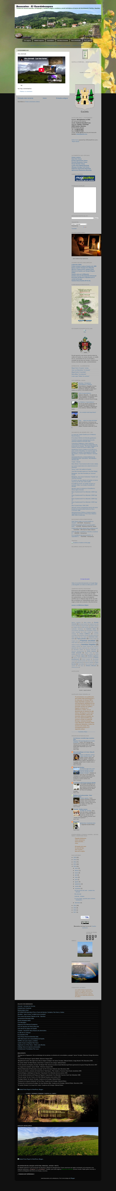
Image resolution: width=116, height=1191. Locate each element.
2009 (75, 857)
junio (76, 879)
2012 (75, 864)
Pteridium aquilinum (93, 656)
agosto (77, 881)
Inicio (45, 98)
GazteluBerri (50, 40)
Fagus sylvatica (81, 638)
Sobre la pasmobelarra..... (86, 393)
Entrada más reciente (25, 98)
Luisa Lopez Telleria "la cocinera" (80, 376)
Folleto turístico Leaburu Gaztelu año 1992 (84, 266)
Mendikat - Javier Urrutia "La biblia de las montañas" (32, 1014)
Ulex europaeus (89, 664)
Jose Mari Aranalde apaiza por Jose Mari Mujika (84, 471)
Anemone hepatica (85, 625)
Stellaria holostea (79, 662)
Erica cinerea (83, 636)
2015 (75, 907)
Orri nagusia (27, 40)
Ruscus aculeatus (86, 659)
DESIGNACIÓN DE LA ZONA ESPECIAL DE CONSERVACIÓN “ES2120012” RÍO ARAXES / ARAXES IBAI (84, 458)
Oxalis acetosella (76, 652)
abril (76, 875)
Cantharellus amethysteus (77, 628)
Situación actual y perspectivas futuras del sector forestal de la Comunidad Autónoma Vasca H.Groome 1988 (85, 509)
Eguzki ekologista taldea (24, 1020)
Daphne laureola (93, 635)
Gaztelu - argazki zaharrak (85, 690)
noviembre (78, 888)
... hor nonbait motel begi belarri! (87, 412)
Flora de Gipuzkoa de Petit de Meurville (28, 1026)
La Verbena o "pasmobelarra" (86, 402)
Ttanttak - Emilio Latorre (80, 809)
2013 (75, 866)
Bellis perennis (85, 627)
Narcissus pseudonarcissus (78, 651)
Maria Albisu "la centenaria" (79, 374)
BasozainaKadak (76, 40)
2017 (75, 912)
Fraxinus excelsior (87, 641)
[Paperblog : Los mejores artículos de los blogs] (85, 917)
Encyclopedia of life (23, 1034)
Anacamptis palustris (83, 624)
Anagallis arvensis (93, 624)
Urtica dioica (80, 665)
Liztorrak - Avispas (79, 896)
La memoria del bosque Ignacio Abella (84, 782)
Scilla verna (90, 660)
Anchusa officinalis (75, 625)
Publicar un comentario (26, 91)
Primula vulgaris (80, 656)
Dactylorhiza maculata (83, 635)
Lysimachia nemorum (93, 647)
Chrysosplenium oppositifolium (78, 630)
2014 (75, 905)
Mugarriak (76, 821)
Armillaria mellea (76, 627)
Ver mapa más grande (85, 579)
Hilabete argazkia (39, 40)
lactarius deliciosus (87, 646)
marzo (77, 872)
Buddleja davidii (93, 627)
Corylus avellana (87, 632)
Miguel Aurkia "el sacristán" (79, 372)
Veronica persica (75, 667)
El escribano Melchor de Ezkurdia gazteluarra (84, 438)
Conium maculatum (76, 632)
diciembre (77, 902)
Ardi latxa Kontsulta (62, 40)
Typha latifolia (81, 664)
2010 (75, 859)
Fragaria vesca (75, 640)
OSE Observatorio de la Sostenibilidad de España (31, 1038)
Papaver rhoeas (88, 652)
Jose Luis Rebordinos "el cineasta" (81, 370)
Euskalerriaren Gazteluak (24, 1008)
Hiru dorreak (77, 894)
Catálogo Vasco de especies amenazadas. (29, 1047)
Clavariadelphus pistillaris (91, 630)
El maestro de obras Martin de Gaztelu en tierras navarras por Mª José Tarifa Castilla (85, 481)
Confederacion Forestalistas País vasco (28, 1049)
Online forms (75, 140)
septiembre (78, 884)
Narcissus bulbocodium (91, 649)
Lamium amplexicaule (82, 647)
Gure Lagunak (88, 40)
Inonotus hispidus (88, 644)
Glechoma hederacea (92, 642)
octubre (77, 886)
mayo (76, 877)
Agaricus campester (76, 622)
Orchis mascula (91, 651)
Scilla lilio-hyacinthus (81, 660)
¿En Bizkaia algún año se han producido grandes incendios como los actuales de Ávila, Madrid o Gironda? (87, 771)
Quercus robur (77, 657)
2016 (75, 910)
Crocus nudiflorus (84, 633)
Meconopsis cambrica (78, 649)
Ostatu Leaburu (76, 157)
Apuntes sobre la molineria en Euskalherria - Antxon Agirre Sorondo (83, 489)
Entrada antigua (62, 98)
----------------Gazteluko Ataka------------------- (83, 731)
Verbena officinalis (91, 665)
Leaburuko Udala (77, 264)
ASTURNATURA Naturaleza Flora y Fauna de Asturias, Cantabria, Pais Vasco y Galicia (41, 1012)
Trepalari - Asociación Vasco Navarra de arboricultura (32, 1030)
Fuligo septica (74, 642)
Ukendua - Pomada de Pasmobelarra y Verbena (85, 383)
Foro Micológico (22, 1022)
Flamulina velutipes (93, 638)
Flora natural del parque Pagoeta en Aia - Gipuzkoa (31, 1016)
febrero (77, 870)
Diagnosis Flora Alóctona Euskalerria (27, 1024)
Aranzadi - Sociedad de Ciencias (26, 1006)
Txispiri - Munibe (76, 461)
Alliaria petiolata (87, 622)
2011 (74, 862)
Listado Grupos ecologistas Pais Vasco (28, 1042)
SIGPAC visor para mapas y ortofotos (28, 1040)
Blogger (73, 1178)
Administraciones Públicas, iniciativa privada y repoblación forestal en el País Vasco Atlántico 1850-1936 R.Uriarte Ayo (84, 514)
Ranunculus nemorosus (87, 657)
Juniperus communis (76, 646)
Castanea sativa (91, 629)
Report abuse (75, 141)
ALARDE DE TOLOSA (85, 810)
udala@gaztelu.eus (81, 134)
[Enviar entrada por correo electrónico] (21, 85)
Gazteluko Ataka (82, 642)
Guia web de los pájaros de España (27, 1028)
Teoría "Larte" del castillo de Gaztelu (81, 469)
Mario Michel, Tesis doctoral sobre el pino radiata (85, 464)
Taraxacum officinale (89, 662)
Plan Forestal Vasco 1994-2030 (80, 505)
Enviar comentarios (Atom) (32, 101)
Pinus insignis (81, 654)
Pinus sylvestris (89, 654)
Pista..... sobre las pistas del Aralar (88, 420)
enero (76, 868)
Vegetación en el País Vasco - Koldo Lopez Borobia (31, 1045)
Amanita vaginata (84, 798)
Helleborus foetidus (75, 644)
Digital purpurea (75, 636)
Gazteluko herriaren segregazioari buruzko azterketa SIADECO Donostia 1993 (83, 440)
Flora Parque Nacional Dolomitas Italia (28, 1036)
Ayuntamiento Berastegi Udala (26, 1018)
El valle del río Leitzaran (24, 1032)
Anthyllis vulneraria (94, 625)
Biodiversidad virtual (23, 1010)
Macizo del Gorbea (78, 767)
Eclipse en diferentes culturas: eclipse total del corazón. (87, 755)
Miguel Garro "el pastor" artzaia (80, 368)
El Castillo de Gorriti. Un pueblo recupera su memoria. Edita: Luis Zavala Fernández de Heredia (83, 485)
